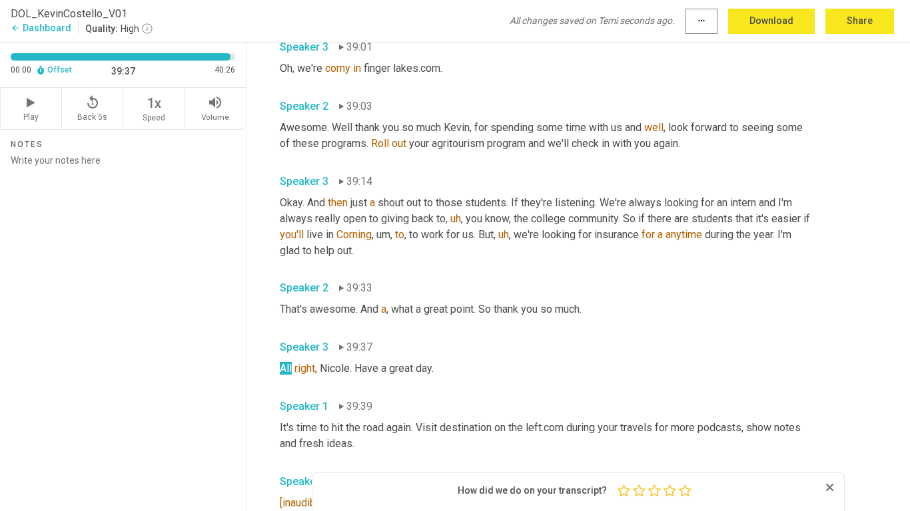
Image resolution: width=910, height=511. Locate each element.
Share (860, 20)
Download (771, 20)
